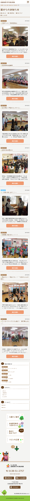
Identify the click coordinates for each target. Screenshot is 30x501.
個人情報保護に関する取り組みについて (21, 493)
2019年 (15, 5)
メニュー (28, 2)
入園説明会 (4, 392)
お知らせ (4, 390)
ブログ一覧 (6, 5)
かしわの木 (4, 396)
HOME (2, 5)
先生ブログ (11, 5)
